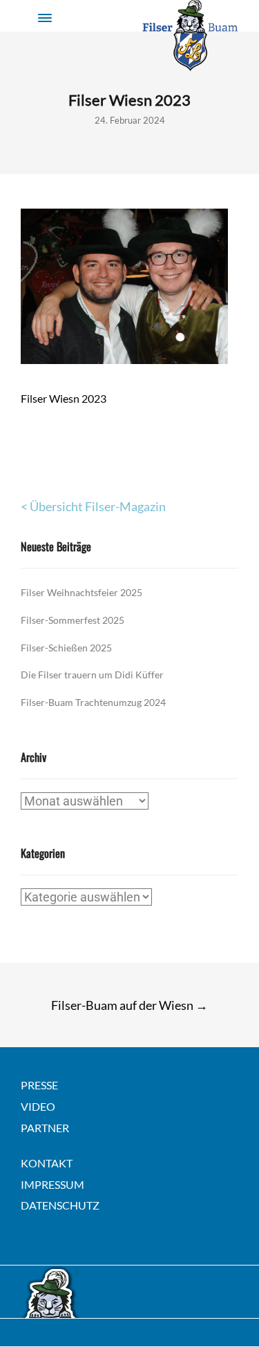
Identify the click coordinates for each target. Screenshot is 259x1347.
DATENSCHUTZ (60, 1205)
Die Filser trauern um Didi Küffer (92, 674)
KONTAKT (47, 1162)
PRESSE (39, 1084)
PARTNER (45, 1127)
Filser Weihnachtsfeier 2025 (81, 592)
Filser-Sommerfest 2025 (72, 620)
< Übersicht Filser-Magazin (93, 506)
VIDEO (38, 1106)
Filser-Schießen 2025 (66, 647)
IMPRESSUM (52, 1184)
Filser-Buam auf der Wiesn (129, 1005)
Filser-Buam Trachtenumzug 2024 (93, 702)
